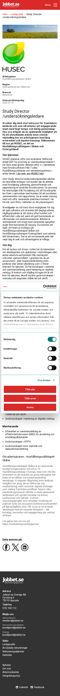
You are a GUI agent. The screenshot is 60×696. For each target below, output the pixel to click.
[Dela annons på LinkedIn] (25, 550)
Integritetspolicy (11, 675)
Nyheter (6, 665)
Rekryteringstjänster (13, 651)
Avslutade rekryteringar (14, 647)
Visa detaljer (44, 380)
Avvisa (30, 407)
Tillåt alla (30, 389)
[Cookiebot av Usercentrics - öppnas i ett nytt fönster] (43, 287)
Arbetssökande (10, 672)
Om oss (6, 668)
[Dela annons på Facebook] (7, 550)
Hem (5, 14)
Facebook (39, 687)
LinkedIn (23, 687)
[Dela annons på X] (16, 550)
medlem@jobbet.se (12, 620)
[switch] (52, 348)
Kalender (7, 655)
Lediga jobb (17, 14)
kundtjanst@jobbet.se (14, 627)
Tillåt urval (30, 398)
